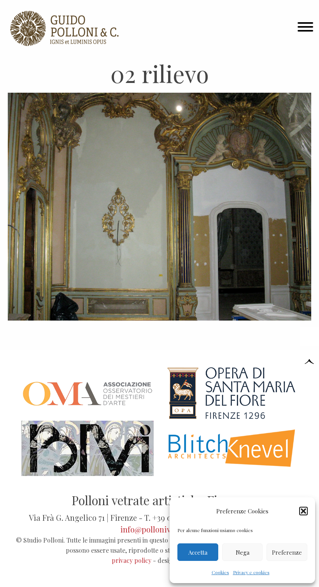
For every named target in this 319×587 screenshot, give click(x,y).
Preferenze (287, 552)
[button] (303, 511)
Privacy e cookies (251, 572)
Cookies (220, 572)
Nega (242, 552)
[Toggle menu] (305, 28)
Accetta (197, 552)
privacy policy (131, 560)
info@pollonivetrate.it (159, 529)
